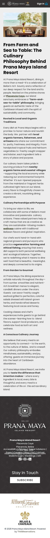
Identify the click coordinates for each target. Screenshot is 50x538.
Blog (26, 452)
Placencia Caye (15, 96)
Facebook (20, 459)
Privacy (23, 449)
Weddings (30, 455)
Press (9, 452)
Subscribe (25, 480)
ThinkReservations (26, 531)
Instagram (25, 459)
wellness (8, 228)
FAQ (33, 452)
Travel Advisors (37, 449)
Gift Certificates (30, 457)
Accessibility (10, 449)
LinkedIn (30, 459)
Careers (18, 452)
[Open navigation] (3, 4)
